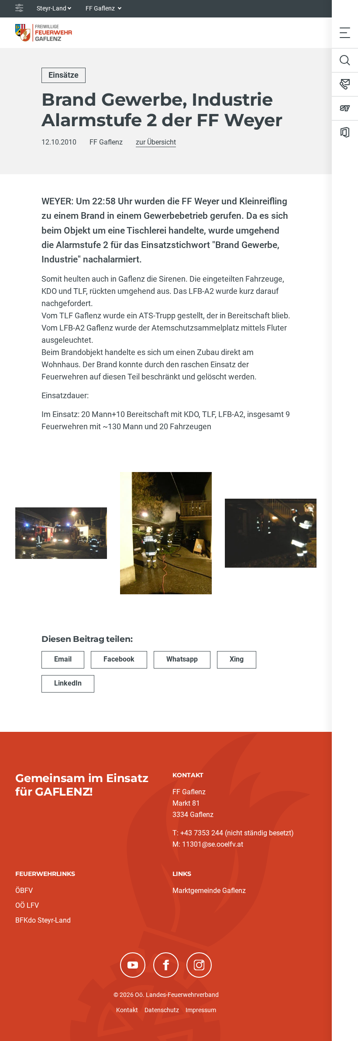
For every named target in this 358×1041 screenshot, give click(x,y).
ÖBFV (24, 890)
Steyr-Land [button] (51, 8)
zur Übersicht (156, 142)
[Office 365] (345, 132)
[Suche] (345, 60)
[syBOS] (345, 108)
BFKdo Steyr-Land (43, 920)
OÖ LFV (27, 905)
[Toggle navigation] (345, 32)
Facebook (118, 659)
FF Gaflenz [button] (101, 8)
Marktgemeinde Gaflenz (209, 890)
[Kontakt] (345, 84)
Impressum (201, 1010)
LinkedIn (68, 683)
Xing (237, 659)
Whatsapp (182, 659)
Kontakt (127, 1010)
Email (63, 659)
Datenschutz (162, 1010)
